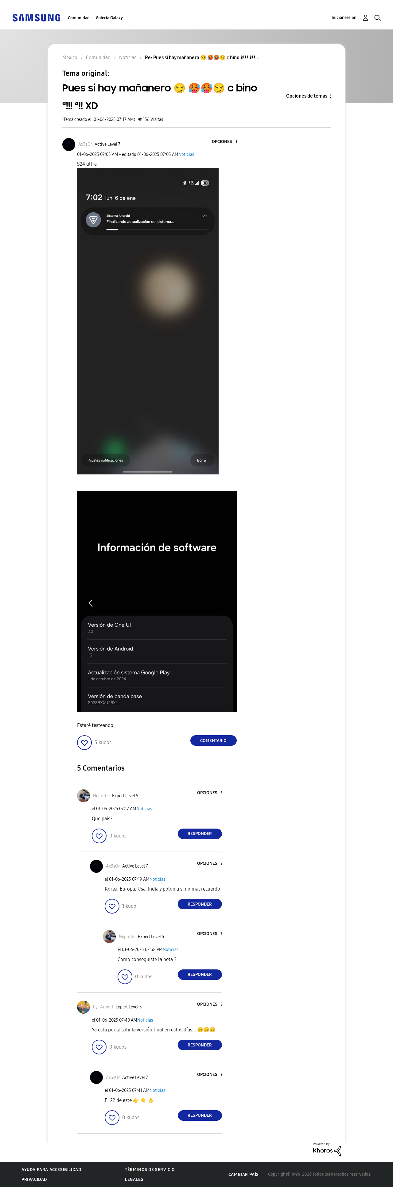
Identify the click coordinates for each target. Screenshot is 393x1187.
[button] (226, 142)
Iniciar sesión (344, 17)
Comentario (213, 740)
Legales (134, 1179)
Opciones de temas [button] (306, 96)
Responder (200, 833)
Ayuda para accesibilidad (51, 1169)
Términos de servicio (150, 1169)
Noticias (186, 154)
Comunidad (79, 18)
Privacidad (34, 1179)
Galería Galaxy (109, 18)
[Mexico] (36, 17)
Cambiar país (243, 1174)
